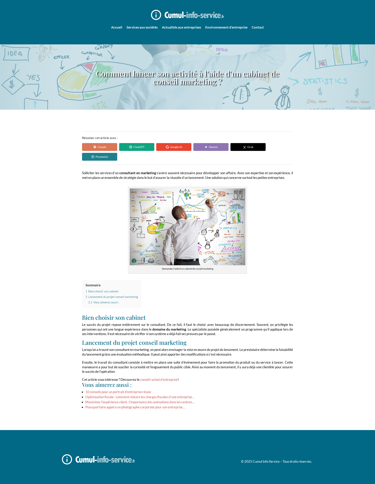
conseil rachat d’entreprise (159, 379)
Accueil (116, 27)
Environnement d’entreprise (226, 27)
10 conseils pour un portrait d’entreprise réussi (118, 392)
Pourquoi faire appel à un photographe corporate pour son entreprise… (135, 407)
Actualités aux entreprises (181, 27)
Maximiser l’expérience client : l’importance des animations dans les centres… (139, 402)
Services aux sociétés (142, 27)
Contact (258, 27)
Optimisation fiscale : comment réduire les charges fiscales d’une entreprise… (139, 397)
